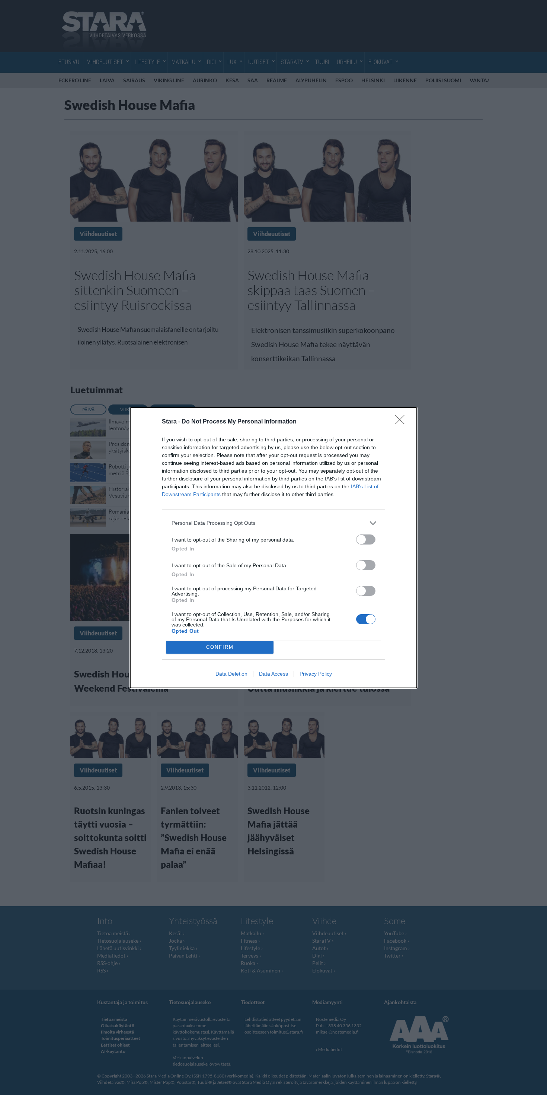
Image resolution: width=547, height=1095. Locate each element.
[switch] (365, 539)
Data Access (273, 674)
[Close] (402, 422)
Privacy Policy (316, 674)
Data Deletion (231, 674)
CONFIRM (220, 647)
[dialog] (273, 547)
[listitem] (273, 523)
